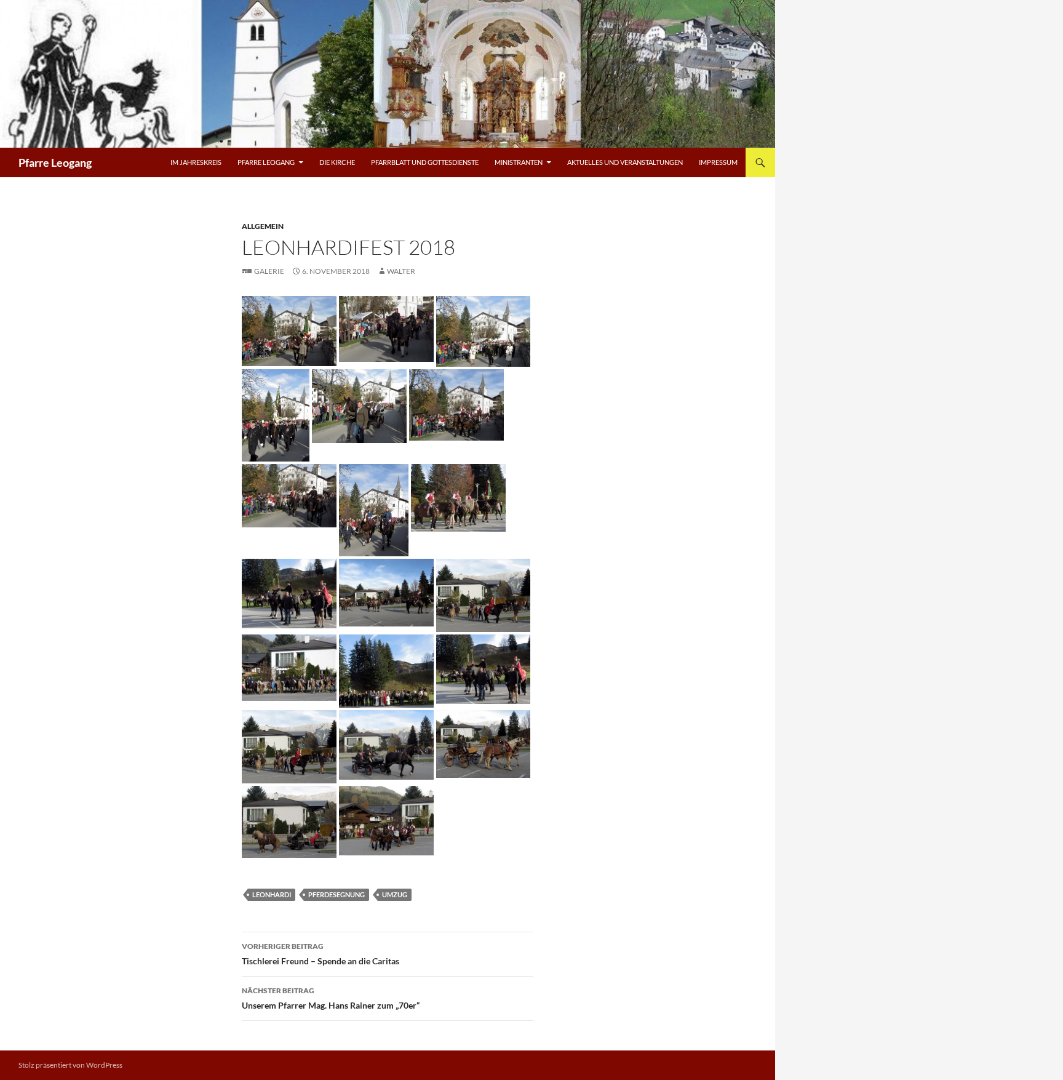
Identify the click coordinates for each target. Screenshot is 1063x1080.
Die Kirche (337, 162)
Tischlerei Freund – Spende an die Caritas (320, 954)
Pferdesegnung (336, 894)
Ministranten (519, 162)
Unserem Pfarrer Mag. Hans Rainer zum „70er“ (331, 998)
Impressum (718, 162)
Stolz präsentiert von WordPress (70, 1065)
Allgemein (263, 226)
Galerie (269, 271)
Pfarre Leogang (55, 162)
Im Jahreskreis (195, 162)
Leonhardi (271, 894)
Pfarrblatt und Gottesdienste (425, 162)
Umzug (394, 894)
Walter (401, 271)
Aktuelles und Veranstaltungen (625, 162)
